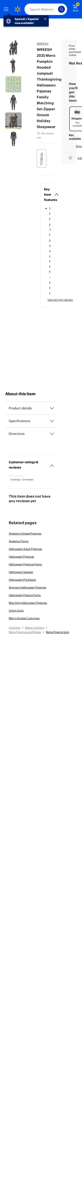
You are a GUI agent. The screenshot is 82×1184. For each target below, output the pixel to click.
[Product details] (51, 408)
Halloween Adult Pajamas (25, 549)
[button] (47, 194)
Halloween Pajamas (21, 556)
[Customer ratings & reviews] (51, 463)
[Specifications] (51, 421)
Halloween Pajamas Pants (25, 564)
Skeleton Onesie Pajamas (25, 533)
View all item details (60, 300)
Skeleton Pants (18, 541)
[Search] (61, 9)
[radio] (41, 158)
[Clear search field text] (55, 9)
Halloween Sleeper (21, 572)
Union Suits (16, 610)
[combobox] (45, 9)
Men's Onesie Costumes (24, 618)
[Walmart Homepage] (17, 9)
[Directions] (51, 433)
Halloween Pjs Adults (22, 579)
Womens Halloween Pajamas (27, 587)
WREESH (42, 43)
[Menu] (6, 9)
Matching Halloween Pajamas (28, 603)
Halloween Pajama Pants (25, 595)
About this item (20, 393)
